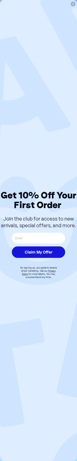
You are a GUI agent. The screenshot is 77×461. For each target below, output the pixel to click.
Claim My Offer (39, 252)
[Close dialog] (73, 4)
